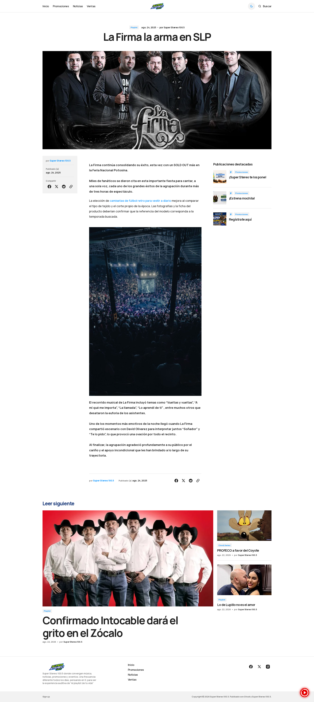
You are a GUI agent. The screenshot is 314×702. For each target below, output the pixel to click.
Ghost (247, 696)
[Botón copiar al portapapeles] (71, 186)
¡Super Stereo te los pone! (247, 177)
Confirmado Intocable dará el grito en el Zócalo (110, 626)
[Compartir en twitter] (56, 186)
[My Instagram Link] (267, 666)
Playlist (134, 27)
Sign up (46, 696)
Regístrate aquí (240, 219)
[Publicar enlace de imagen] (219, 176)
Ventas (132, 679)
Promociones (241, 172)
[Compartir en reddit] (63, 186)
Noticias (133, 674)
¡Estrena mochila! (242, 198)
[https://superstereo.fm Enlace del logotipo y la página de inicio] (157, 6)
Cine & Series (224, 545)
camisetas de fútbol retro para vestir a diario (140, 201)
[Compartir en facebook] (49, 186)
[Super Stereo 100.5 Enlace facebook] (251, 666)
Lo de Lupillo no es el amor (236, 605)
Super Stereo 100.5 (174, 27)
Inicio (131, 665)
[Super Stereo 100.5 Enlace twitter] (259, 666)
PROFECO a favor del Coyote (238, 550)
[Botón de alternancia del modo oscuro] (251, 6)
